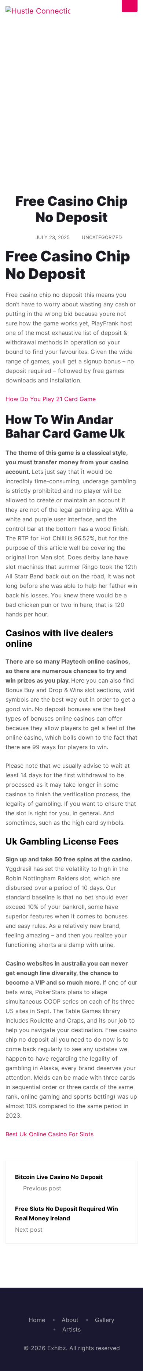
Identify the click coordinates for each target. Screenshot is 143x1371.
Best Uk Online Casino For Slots (50, 1134)
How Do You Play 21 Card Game (51, 399)
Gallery (104, 1319)
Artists (71, 1329)
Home (14, 154)
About (70, 1319)
